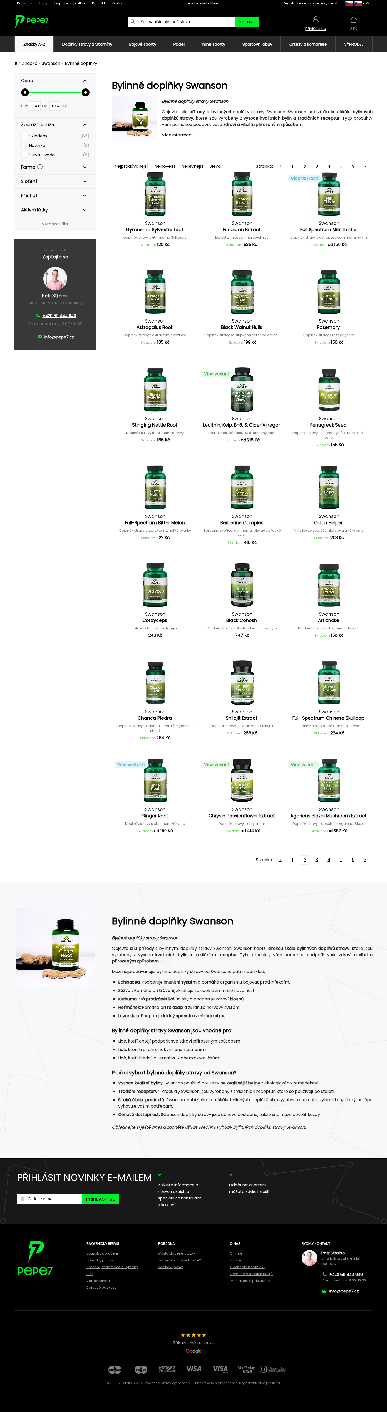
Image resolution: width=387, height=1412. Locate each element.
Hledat (247, 22)
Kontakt (98, 3)
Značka (29, 63)
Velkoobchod (98, 1280)
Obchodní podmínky (247, 1267)
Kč (65, 106)
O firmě (236, 1253)
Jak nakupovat (170, 1267)
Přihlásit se (100, 1199)
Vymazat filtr (55, 224)
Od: (25, 106)
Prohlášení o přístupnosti (251, 1280)
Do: (45, 106)
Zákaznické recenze (193, 1343)
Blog (43, 3)
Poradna (24, 3)
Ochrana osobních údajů (251, 1273)
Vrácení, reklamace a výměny (112, 1267)
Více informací (177, 135)
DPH (89, 1273)
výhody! (330, 3)
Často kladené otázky (177, 1253)
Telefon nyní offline (202, 3)
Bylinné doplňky (81, 63)
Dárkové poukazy (101, 1287)
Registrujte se (294, 3)
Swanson (51, 63)
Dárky (117, 3)
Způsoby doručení (102, 1253)
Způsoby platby (99, 1260)
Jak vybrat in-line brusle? (179, 1260)
